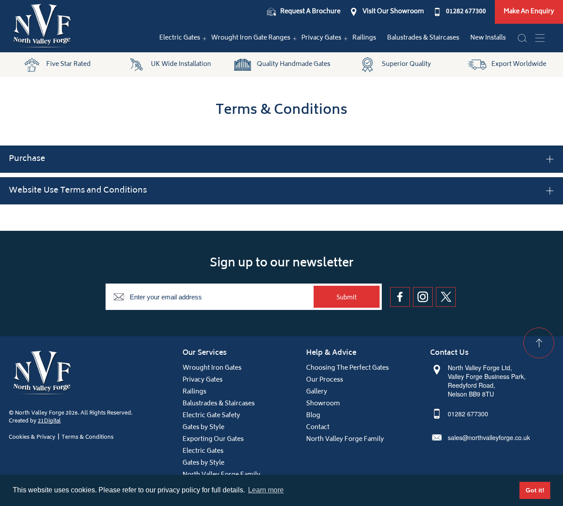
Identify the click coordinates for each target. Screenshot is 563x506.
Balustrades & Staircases (423, 38)
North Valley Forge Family (345, 439)
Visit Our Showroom (393, 11)
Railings (364, 38)
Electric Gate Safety (211, 415)
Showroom (323, 403)
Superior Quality (406, 64)
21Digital (49, 421)
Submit (346, 298)
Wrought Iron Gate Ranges (250, 38)
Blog (313, 415)
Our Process (324, 380)
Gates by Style (203, 427)
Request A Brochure (310, 11)
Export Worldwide (518, 64)
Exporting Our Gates (213, 439)
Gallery (316, 391)
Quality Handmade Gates (293, 64)
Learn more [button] (266, 490)
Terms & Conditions (87, 437)
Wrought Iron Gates (212, 368)
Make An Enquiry (529, 11)
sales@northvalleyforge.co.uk (489, 437)
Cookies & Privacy (32, 437)
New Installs (488, 38)
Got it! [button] (535, 490)
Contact (317, 427)
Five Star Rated (68, 64)
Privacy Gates (321, 38)
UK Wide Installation (181, 64)
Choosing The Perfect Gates (347, 368)
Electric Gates (179, 38)
